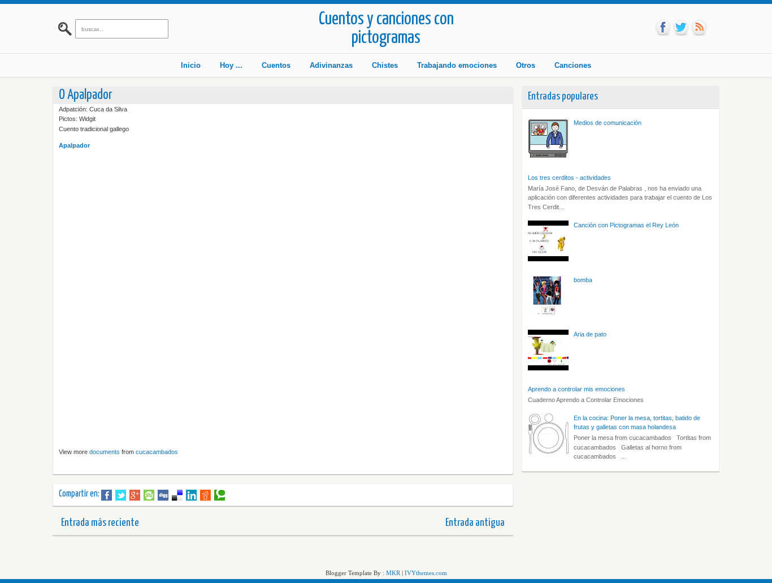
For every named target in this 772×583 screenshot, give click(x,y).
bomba (583, 280)
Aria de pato (590, 334)
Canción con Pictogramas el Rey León (626, 225)
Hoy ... (231, 65)
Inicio (191, 65)
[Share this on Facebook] (106, 495)
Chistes (385, 65)
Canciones (572, 65)
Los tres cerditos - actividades (569, 177)
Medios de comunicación (607, 122)
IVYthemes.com (426, 572)
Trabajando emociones (457, 65)
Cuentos (276, 65)
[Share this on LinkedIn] (191, 495)
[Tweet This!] (120, 495)
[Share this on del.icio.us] (177, 495)
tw (681, 28)
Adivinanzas (331, 65)
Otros (525, 65)
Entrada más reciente (100, 522)
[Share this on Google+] (134, 495)
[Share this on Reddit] (205, 495)
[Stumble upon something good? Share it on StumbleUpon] (149, 495)
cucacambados (157, 451)
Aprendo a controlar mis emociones (576, 389)
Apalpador (74, 145)
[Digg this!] (163, 495)
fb (663, 28)
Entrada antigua (475, 522)
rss (699, 28)
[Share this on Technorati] (219, 495)
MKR (393, 572)
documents (104, 451)
